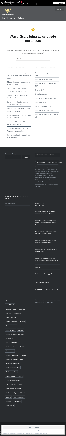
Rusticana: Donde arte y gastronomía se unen (46, 275)
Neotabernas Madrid (12, 355)
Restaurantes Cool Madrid (13, 388)
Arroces (8, 300)
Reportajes (38, 102)
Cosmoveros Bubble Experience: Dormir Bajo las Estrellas (17, 103)
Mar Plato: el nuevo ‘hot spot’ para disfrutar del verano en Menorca (45, 212)
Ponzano (23, 355)
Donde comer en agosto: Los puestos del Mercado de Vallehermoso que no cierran (19, 75)
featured (8, 313)
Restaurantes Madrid (41, 79)
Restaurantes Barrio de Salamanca (46, 83)
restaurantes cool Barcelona (14, 384)
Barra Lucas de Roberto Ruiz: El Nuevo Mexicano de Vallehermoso (46, 241)
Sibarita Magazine (19, 397)
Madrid (22, 347)
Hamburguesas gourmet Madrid (15, 334)
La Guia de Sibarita (11, 342)
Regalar (59, 3)
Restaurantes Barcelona (42, 110)
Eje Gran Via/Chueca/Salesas (44, 98)
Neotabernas (10, 351)
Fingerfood (17, 313)
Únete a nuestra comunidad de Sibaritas (46, 289)
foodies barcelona (11, 326)
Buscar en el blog (10, 154)
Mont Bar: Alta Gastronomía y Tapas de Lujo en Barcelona (18, 110)
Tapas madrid (10, 405)
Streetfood (17, 401)
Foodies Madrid (10, 330)
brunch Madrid (10, 305)
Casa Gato (38, 267)
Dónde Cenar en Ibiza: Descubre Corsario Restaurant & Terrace (17, 90)
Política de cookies (42, 433)
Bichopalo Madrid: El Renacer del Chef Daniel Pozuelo (17, 96)
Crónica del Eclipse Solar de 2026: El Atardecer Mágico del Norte (18, 130)
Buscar (26, 157)
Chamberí (38, 90)
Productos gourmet (41, 106)
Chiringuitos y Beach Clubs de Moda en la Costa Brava (18, 136)
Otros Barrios (39, 94)
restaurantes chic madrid (13, 380)
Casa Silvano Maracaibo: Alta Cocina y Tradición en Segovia (18, 123)
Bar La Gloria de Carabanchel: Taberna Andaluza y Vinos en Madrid (46, 232)
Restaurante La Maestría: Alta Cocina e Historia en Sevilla (19, 116)
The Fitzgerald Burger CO (42, 282)
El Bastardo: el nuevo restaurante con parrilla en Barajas (19, 83)
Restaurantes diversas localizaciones (46, 114)
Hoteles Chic (9, 338)
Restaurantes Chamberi (13, 367)
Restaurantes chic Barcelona (14, 376)
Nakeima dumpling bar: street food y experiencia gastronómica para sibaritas (46, 259)
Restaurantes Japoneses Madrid (15, 393)
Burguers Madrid (11, 309)
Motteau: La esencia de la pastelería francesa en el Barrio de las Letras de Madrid (45, 223)
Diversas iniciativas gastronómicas (46, 73)
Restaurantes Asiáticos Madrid (15, 359)
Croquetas (22, 309)
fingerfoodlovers (11, 317)
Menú (60, 9)
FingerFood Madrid (11, 321)
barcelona (16, 300)
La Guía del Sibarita (15, 18)
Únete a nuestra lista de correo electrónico (48, 162)
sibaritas (8, 401)
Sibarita (8, 397)
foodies (22, 321)
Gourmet (20, 330)
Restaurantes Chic (11, 372)
